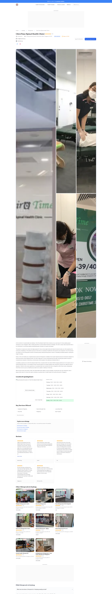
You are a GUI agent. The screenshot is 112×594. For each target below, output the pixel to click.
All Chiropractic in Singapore (22, 429)
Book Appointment (91, 39)
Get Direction (80, 39)
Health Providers (50, 4)
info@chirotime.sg (21, 38)
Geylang (23, 30)
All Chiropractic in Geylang (22, 425)
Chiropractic (30, 30)
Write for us (76, 4)
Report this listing (87, 361)
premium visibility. (60, 1)
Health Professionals (40, 4)
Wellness (69, 4)
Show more (19, 456)
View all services (20, 415)
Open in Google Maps (39, 399)
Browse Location (61, 4)
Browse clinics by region (21, 430)
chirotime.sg (20, 41)
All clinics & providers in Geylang (23, 427)
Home (17, 30)
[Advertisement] (56, 19)
